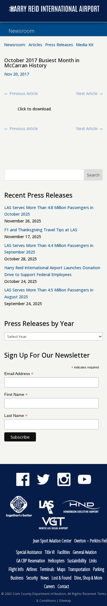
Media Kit (85, 45)
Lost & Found (61, 578)
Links (93, 561)
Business (17, 578)
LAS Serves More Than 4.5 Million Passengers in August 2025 (48, 293)
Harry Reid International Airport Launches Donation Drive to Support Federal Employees (52, 271)
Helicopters (56, 561)
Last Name (15, 415)
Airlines (32, 569)
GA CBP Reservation (30, 561)
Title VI (49, 552)
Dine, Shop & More (88, 578)
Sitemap (65, 601)
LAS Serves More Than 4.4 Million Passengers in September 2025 (48, 249)
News (45, 578)
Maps (61, 569)
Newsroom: (15, 45)
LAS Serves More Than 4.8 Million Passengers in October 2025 (48, 211)
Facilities (63, 552)
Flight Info (16, 569)
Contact (63, 586)
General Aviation (85, 552)
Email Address (18, 373)
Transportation (79, 569)
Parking (98, 569)
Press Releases (59, 45)
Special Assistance (29, 552)
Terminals (47, 569)
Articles (35, 45)
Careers (49, 586)
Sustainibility (76, 561)
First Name (16, 394)
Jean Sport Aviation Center (52, 541)
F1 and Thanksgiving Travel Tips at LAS (40, 229)
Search (93, 175)
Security (32, 578)
